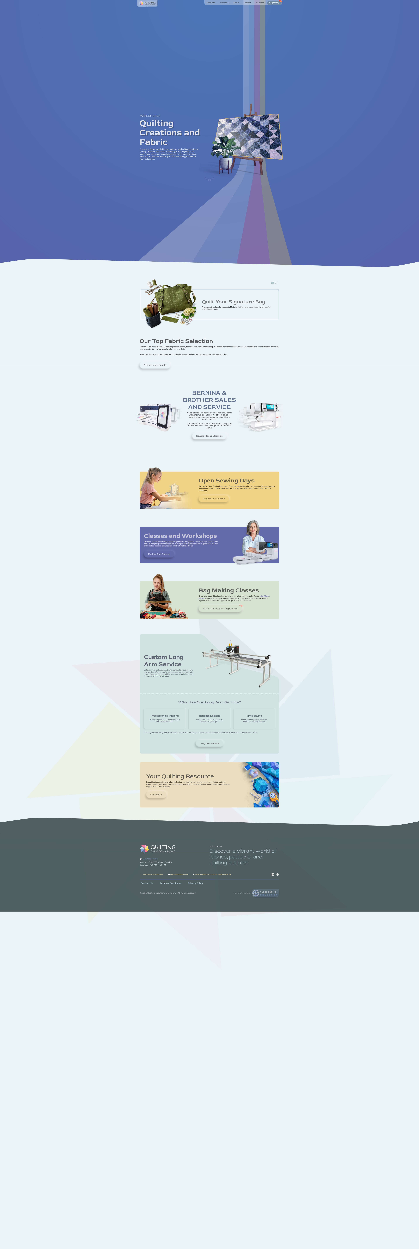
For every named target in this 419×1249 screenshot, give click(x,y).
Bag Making (274, 3)
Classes (223, 3)
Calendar (260, 3)
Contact (247, 3)
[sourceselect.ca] (265, 893)
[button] (224, 3)
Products (211, 3)
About (236, 3)
